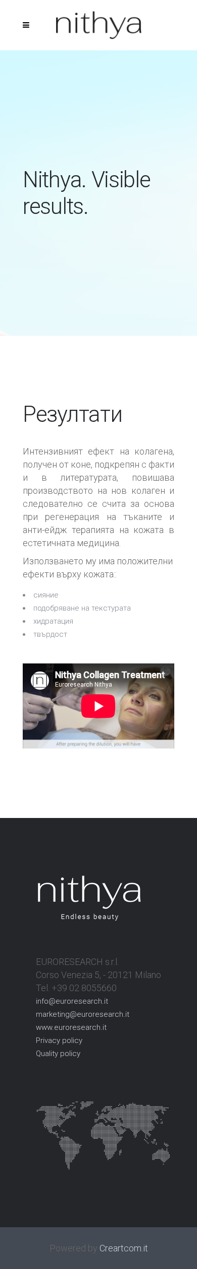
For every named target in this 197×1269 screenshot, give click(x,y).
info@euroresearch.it (72, 1001)
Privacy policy (59, 1040)
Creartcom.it (124, 1248)
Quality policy (58, 1053)
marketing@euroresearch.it (82, 1014)
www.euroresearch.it (71, 1027)
